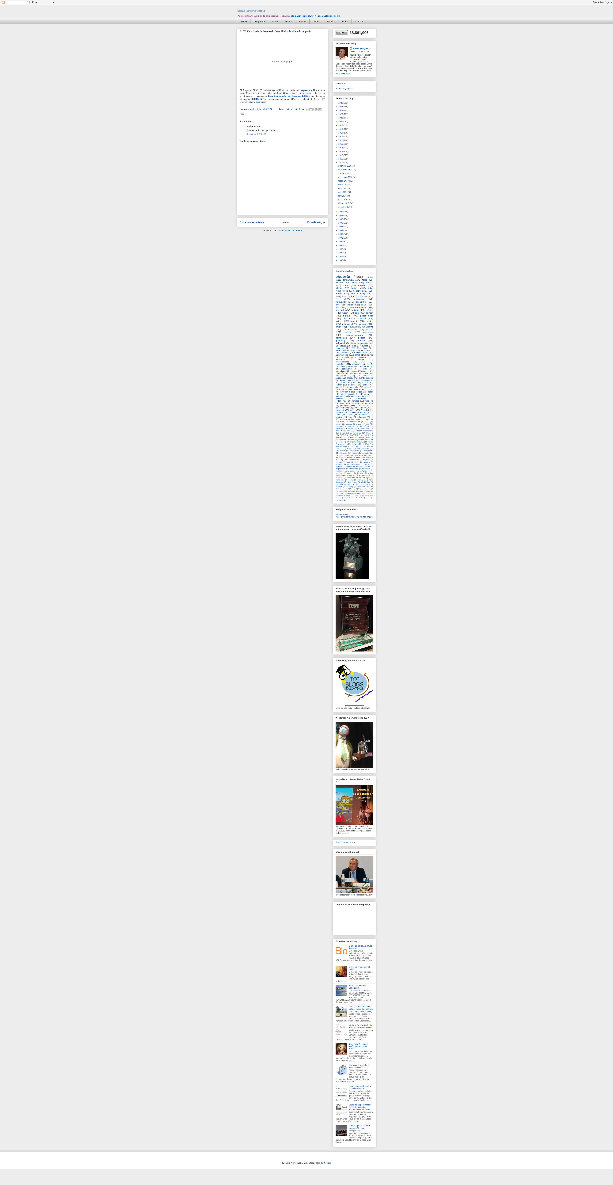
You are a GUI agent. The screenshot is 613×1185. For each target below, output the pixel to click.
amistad (355, 310)
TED (353, 348)
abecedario (366, 475)
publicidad (340, 359)
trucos (339, 293)
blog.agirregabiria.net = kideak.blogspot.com (315, 16)
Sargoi (370, 455)
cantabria (366, 462)
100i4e (356, 408)
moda (342, 422)
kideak (364, 369)
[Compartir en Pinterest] (320, 109)
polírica (370, 355)
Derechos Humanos (344, 389)
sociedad (361, 318)
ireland (370, 442)
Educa (288, 21)
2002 (340, 238)
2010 (340, 163)
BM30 (338, 460)
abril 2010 (342, 196)
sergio (354, 444)
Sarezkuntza (340, 437)
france (357, 355)
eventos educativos (360, 412)
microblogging (347, 366)
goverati (339, 462)
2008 (340, 215)
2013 (340, 151)
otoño (368, 457)
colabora (358, 484)
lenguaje (355, 364)
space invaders (344, 495)
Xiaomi (360, 491)
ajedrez (344, 382)
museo (365, 382)
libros (345, 291)
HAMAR (339, 431)
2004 (340, 230)
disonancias (340, 493)
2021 (340, 122)
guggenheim (352, 387)
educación (343, 276)
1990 (340, 253)
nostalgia (369, 403)
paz (337, 307)
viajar (350, 304)
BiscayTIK (355, 403)
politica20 (339, 440)
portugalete (345, 405)
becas (368, 498)
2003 (340, 234)
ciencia (294, 109)
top (354, 376)
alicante (369, 326)
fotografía (340, 373)
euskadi (362, 285)
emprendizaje (358, 442)
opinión (369, 313)
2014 (340, 148)
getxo (370, 288)
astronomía (345, 392)
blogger (361, 359)
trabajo (339, 343)
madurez (353, 373)
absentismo (353, 469)
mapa (366, 394)
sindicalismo (360, 399)
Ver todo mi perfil (343, 74)
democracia (341, 337)
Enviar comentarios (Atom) (289, 230)
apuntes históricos (353, 424)
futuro (345, 296)
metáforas (359, 299)
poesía (361, 337)
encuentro (340, 410)
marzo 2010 (343, 199)
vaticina (338, 471)
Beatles (360, 487)
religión (370, 350)
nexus (367, 464)
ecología (362, 324)
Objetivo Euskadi (364, 489)
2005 (340, 227)
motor (345, 313)
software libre (341, 412)
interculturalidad (353, 464)
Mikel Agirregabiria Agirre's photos (358, 517)
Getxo (316, 21)
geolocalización (353, 493)
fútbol (338, 415)
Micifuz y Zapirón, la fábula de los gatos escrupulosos (360, 1026)
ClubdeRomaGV (366, 366)
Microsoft (339, 417)
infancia (346, 324)
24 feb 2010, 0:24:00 (256, 134)
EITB (342, 435)
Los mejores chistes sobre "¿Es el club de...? (360, 1087)
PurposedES (340, 469)
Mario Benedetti (341, 489)
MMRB (366, 435)
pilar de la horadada (359, 343)
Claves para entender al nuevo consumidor (359, 1066)
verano (365, 376)
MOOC (366, 444)
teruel (359, 433)
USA (363, 362)
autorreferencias (354, 335)
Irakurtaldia (349, 471)
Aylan (356, 495)
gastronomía (341, 350)
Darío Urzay (345, 419)
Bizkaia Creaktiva (363, 466)
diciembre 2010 (345, 166)
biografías (352, 385)
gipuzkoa (351, 426)
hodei (348, 462)
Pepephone (354, 451)
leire (367, 437)
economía (361, 302)
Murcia (338, 378)
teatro (342, 403)
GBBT (368, 487)
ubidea (350, 428)
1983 (340, 260)
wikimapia (361, 480)
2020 (340, 125)
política (354, 288)
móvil (358, 380)
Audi (367, 428)
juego (360, 437)
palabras (339, 466)
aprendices (340, 371)
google (339, 387)
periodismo (347, 369)
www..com (342, 514)
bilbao (339, 288)
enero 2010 (343, 207)
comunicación (350, 329)
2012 (340, 155)
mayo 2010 (343, 192)
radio (366, 387)
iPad (351, 437)
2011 (340, 159)
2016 (340, 140)
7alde (357, 431)
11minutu (358, 446)
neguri (350, 480)
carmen (339, 385)
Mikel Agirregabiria (251, 10)
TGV (360, 498)
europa (365, 346)
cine (345, 318)
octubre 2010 (344, 173)
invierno (360, 473)
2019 (340, 129)
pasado (343, 444)
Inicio (286, 222)
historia (339, 282)
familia (370, 293)
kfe (351, 433)
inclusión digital (364, 478)
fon (337, 408)
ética (338, 299)
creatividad (340, 364)
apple (365, 373)
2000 (340, 245)
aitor (371, 389)
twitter (339, 321)
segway (370, 493)
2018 (340, 133)
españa (345, 357)
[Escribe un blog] (311, 109)
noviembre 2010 (345, 170)
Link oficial (261, 102)
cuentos (365, 371)
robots (361, 389)
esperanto (351, 478)
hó (372, 417)
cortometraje (341, 401)
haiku (349, 449)
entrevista (339, 478)
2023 (340, 114)
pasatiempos (366, 315)
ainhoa (342, 433)
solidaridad (361, 296)
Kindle (349, 475)
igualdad (356, 350)
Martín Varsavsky (363, 471)
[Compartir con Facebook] (317, 109)
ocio (357, 313)
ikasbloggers (345, 380)
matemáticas (361, 353)
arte (288, 109)
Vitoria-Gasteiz (362, 405)
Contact (359, 21)
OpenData (355, 460)
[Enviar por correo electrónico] (308, 109)
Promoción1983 (341, 491)
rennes (355, 453)
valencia (349, 466)
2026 (340, 103)
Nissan (352, 489)
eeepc (370, 392)
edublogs (359, 457)
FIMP (346, 460)
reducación (353, 326)
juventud (348, 332)
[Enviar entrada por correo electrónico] (242, 113)
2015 (340, 144)
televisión (362, 357)
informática (364, 426)
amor (338, 326)
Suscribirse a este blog (345, 842)
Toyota (352, 491)
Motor (345, 21)
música (369, 310)
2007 (340, 219)
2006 (340, 223)
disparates (339, 500)
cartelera (339, 473)
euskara (345, 353)
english (358, 440)
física (354, 346)
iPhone (346, 408)
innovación (341, 302)
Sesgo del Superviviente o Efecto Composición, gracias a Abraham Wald (360, 1107)
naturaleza (368, 332)
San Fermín (349, 498)
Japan (349, 415)
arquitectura (341, 376)
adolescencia (368, 431)
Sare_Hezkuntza (342, 446)
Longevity (259, 21)
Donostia (369, 433)
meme (352, 410)
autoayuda (348, 279)
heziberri (339, 487)
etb (359, 428)
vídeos (370, 277)
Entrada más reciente (252, 222)
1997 (340, 249)
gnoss (349, 473)
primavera (343, 453)
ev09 (368, 484)
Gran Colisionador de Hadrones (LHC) (288, 96)
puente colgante (366, 378)
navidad (355, 401)
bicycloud (366, 460)
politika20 (340, 399)
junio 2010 (343, 188)
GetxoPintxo (340, 451)
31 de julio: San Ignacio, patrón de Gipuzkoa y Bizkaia (359, 1046)
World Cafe (365, 482)
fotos (301, 109)
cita (367, 424)
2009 (340, 212)
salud (364, 304)
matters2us (340, 480)
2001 (340, 241)
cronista (339, 426)
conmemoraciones (357, 307)
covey (368, 491)
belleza (365, 396)
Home (244, 21)
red (341, 394)
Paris (350, 417)
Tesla (365, 348)
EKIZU (364, 495)
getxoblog (340, 340)
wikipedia (369, 401)
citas (354, 282)
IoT (337, 455)
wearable (365, 453)
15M (349, 440)
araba (358, 419)
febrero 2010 (343, 203)
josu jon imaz (363, 449)
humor (346, 285)
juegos (359, 392)
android (349, 457)
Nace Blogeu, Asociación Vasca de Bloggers (359, 1127)
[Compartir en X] (314, 109)
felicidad (340, 310)
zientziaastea (355, 422)
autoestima (362, 417)
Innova (302, 21)
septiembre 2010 (345, 177)
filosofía (370, 364)
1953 (356, 462)
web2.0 (369, 282)
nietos (370, 321)
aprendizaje (341, 346)
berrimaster (368, 451)
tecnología (361, 291)
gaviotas (339, 464)
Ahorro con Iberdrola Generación (358, 987)
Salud (275, 21)
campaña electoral (343, 484)
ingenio (354, 321)
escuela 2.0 (353, 394)
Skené (340, 457)
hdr (354, 382)
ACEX (366, 408)
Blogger (326, 1163)
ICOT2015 (354, 435)
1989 (340, 256)
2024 (340, 110)
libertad (365, 385)
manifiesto (366, 469)
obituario (354, 371)
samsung (349, 487)
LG (357, 475)
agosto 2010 (343, 181)
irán (363, 493)
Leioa (348, 431)
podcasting (340, 396)
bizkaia (346, 315)
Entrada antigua (316, 222)
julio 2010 (342, 184)
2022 (340, 118)
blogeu (350, 378)
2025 (340, 107)
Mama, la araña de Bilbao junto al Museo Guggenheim (361, 1008)
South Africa (352, 482)
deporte (361, 340)
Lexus (338, 424)
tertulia (354, 396)
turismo (369, 329)
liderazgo (339, 428)
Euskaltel (365, 410)
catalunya (347, 455)
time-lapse (359, 455)
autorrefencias (342, 355)
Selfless (330, 21)
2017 (340, 136)
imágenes (340, 348)
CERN (256, 99)
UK (348, 442)
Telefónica (369, 419)
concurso (369, 380)
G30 (367, 422)
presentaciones (342, 362)
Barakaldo (363, 415)
